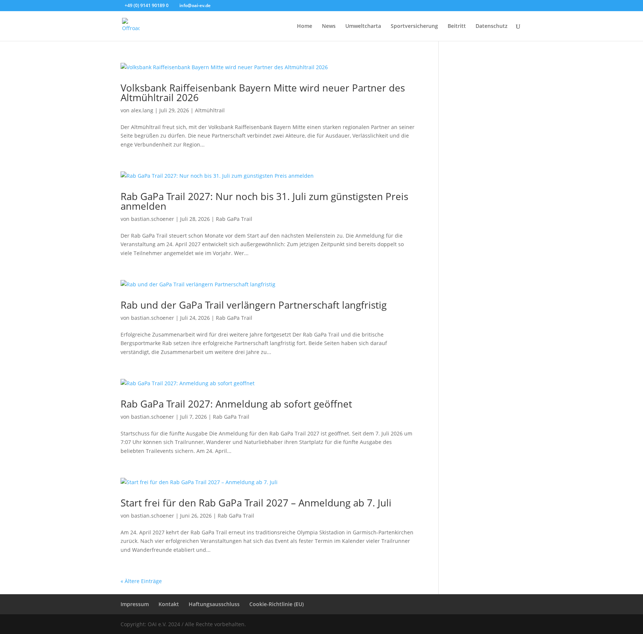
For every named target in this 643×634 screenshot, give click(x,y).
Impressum (135, 604)
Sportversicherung (414, 26)
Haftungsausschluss (214, 604)
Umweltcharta (363, 26)
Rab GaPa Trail (234, 218)
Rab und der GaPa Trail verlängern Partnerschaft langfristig (254, 305)
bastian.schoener (152, 218)
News (329, 26)
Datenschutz (492, 26)
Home (304, 26)
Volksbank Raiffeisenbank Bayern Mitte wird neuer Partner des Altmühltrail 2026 (263, 92)
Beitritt (457, 26)
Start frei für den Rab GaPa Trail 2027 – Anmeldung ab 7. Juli (256, 502)
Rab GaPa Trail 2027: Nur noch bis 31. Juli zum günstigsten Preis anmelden (264, 201)
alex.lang (142, 110)
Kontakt (169, 604)
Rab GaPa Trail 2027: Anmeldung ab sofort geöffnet (236, 404)
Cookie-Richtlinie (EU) (276, 604)
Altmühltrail (210, 110)
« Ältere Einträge (141, 581)
